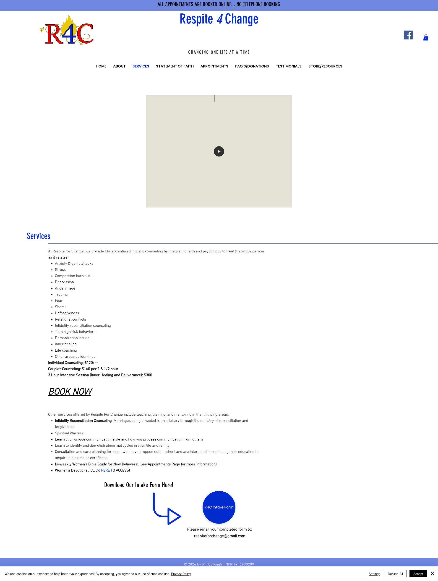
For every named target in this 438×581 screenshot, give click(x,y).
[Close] (432, 573)
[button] (425, 37)
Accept (418, 573)
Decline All (395, 573)
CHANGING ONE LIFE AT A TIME (219, 52)
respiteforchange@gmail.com (219, 536)
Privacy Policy (181, 573)
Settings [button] (374, 573)
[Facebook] (408, 35)
